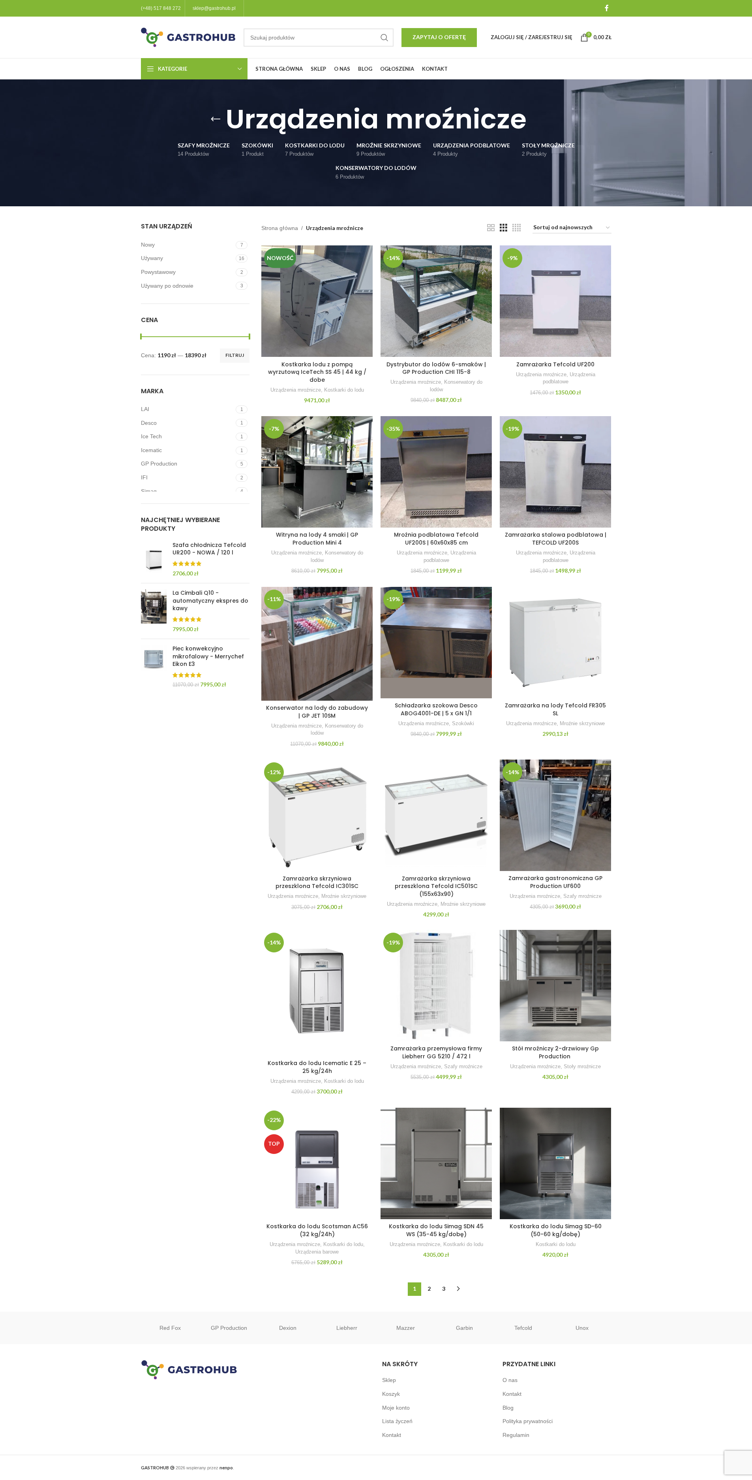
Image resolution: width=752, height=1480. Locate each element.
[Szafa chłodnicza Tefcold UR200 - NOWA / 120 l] (154, 559)
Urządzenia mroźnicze (295, 390)
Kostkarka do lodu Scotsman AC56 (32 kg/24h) (317, 1230)
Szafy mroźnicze (582, 896)
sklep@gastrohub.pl (214, 8)
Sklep (389, 1380)
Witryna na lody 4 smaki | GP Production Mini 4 (317, 539)
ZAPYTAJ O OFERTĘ (439, 37)
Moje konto (396, 1408)
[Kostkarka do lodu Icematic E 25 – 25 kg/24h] (317, 993)
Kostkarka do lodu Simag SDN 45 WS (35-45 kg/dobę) (436, 1230)
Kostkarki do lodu (344, 390)
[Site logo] (188, 37)
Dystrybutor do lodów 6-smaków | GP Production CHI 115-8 (436, 368)
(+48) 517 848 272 (161, 8)
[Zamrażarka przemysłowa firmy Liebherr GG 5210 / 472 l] (436, 985)
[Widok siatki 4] (516, 228)
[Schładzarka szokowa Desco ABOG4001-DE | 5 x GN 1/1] (436, 642)
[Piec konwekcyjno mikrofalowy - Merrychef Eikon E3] (154, 667)
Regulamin (516, 1435)
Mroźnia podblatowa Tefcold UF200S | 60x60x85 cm (436, 539)
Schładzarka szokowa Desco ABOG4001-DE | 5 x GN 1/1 (436, 709)
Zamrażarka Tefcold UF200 (555, 364)
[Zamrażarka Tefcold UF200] (555, 301)
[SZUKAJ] (384, 37)
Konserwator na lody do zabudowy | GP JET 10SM (317, 712)
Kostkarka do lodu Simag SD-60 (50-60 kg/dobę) (556, 1230)
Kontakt (391, 1435)
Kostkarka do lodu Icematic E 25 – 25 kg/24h (317, 1067)
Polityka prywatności (528, 1421)
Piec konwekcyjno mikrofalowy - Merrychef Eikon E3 (208, 656)
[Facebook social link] (606, 8)
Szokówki (463, 723)
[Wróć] (215, 119)
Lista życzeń (397, 1421)
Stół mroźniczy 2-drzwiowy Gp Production (555, 1052)
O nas (510, 1380)
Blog (508, 1408)
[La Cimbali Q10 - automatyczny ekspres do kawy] (154, 611)
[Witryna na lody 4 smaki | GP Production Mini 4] (317, 472)
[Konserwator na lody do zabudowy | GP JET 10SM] (317, 644)
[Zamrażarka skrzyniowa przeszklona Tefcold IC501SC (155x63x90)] (436, 815)
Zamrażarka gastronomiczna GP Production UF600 (555, 882)
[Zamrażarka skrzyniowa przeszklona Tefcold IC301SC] (317, 815)
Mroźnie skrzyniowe (582, 723)
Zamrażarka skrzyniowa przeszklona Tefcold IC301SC (317, 882)
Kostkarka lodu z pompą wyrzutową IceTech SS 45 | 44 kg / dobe (317, 372)
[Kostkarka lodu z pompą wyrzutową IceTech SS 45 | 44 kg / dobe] (317, 301)
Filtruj (234, 355)
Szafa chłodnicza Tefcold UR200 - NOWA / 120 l (209, 549)
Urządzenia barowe (317, 1252)
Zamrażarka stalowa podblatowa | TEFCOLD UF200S (555, 539)
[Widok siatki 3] (503, 228)
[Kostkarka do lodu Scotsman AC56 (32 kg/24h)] (317, 1163)
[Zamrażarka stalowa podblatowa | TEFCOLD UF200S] (555, 472)
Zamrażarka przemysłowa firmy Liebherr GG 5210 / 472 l (436, 1052)
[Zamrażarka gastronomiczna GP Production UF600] (555, 815)
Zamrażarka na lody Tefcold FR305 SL (555, 709)
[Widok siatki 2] (491, 228)
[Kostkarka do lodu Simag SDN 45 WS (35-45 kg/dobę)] (436, 1163)
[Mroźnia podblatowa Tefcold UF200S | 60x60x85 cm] (436, 472)
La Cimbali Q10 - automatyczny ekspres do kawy (210, 600)
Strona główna (279, 228)
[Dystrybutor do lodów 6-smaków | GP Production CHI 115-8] (436, 301)
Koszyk (391, 1394)
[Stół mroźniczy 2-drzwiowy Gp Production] (555, 985)
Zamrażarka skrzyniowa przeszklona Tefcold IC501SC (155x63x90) (436, 886)
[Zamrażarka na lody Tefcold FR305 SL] (555, 642)
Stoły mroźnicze (582, 1066)
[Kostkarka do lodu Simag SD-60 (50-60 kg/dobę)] (555, 1163)
